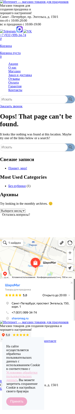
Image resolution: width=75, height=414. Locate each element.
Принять (16, 401)
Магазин (14, 71)
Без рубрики (17, 186)
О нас (12, 67)
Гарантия (14, 86)
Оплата (13, 82)
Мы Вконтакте (45, 341)
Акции (13, 64)
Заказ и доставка (20, 75)
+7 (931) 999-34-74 (13, 35)
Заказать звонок (11, 106)
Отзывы (14, 79)
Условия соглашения (14, 411)
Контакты (15, 90)
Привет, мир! (17, 168)
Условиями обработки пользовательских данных (22, 376)
